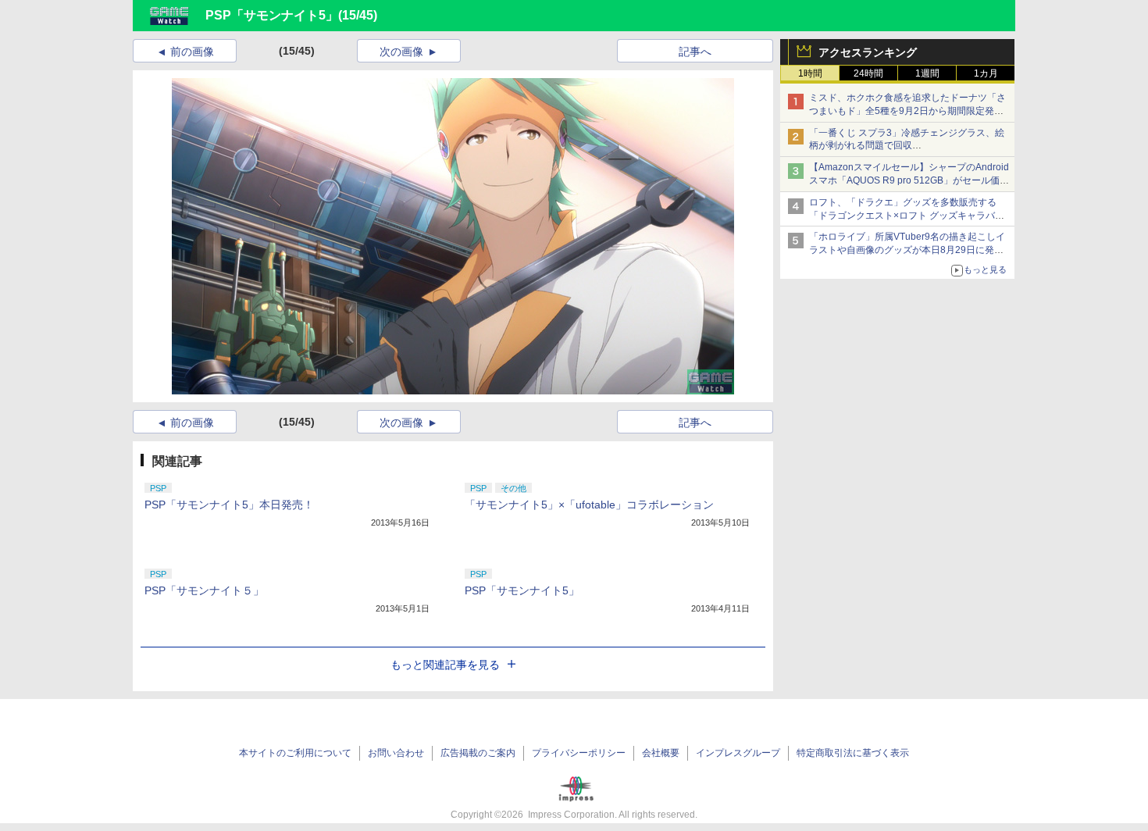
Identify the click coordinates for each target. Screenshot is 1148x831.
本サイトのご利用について (295, 752)
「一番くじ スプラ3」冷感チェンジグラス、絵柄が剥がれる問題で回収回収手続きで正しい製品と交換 (906, 146)
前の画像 (192, 51)
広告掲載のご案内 (477, 752)
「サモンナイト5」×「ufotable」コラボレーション (589, 504)
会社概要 (660, 752)
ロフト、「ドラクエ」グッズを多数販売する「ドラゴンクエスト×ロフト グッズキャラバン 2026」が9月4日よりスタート (906, 215)
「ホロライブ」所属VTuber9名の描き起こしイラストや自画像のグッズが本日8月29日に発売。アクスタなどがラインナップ (907, 250)
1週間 (927, 73)
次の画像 (401, 51)
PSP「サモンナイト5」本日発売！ (229, 504)
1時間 (810, 73)
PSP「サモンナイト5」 (271, 15)
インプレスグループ (738, 752)
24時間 (868, 73)
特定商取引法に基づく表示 (853, 752)
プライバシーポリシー (579, 752)
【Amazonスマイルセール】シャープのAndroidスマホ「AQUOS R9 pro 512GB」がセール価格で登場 (909, 180)
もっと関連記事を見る (445, 664)
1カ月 (986, 73)
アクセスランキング (867, 52)
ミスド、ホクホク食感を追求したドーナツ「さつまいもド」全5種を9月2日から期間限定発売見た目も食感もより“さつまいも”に (907, 111)
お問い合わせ (396, 752)
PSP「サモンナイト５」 (204, 590)
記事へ (695, 51)
